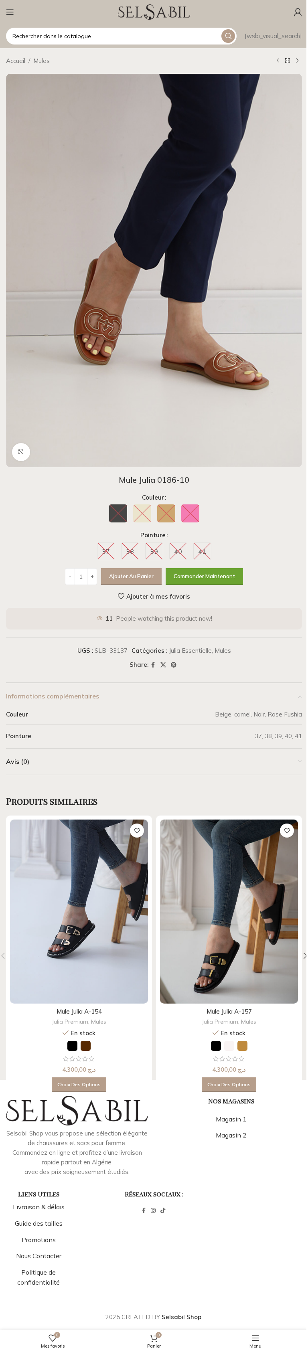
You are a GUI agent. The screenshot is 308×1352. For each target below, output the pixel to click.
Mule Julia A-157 (229, 1011)
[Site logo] (154, 11)
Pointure (153, 535)
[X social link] (163, 665)
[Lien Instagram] (153, 1210)
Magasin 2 (231, 1135)
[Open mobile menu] (10, 12)
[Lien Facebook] (153, 665)
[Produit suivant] (297, 61)
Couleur (153, 497)
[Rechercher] (228, 36)
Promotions (39, 1240)
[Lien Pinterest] (173, 665)
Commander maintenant (204, 576)
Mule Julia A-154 (79, 1011)
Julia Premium (70, 1021)
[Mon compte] (298, 12)
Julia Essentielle (190, 650)
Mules (41, 61)
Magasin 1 (231, 1119)
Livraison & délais (39, 1207)
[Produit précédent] (278, 61)
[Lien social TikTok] (163, 1210)
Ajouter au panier (131, 576)
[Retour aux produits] (287, 61)
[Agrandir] (21, 452)
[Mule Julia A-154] (79, 912)
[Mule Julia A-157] (229, 912)
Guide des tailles (39, 1223)
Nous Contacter (38, 1256)
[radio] (118, 513)
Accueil (15, 61)
